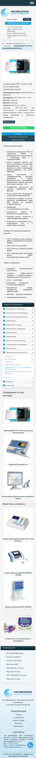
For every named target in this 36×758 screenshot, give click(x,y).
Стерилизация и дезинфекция (16, 344)
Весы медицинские (10, 359)
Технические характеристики (18, 137)
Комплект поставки (18, 140)
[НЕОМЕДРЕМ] (18, 12)
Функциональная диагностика (15, 43)
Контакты (18, 723)
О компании (18, 717)
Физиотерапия (11, 348)
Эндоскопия (10, 385)
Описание (18, 134)
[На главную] (3, 43)
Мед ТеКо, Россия (13, 671)
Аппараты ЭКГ (8, 356)
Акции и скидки (18, 720)
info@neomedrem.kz (19, 33)
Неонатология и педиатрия (15, 329)
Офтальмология (11, 333)
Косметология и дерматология (16, 317)
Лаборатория (10, 321)
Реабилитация (11, 336)
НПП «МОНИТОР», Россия (22, 97)
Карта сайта (18, 726)
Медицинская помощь (14, 325)
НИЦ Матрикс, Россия (15, 668)
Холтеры (7, 377)
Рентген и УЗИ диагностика (15, 340)
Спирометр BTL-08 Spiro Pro (13, 364)
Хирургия (9, 381)
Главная (18, 715)
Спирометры (7, 46)
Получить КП (9, 122)
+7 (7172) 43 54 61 (16, 27)
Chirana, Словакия (13, 657)
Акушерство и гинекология (15, 309)
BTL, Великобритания (14, 653)
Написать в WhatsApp (18, 128)
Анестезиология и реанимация (17, 313)
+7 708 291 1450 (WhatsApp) (14, 30)
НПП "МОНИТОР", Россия (16, 675)
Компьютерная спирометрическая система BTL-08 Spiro (18, 372)
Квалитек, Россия (13, 679)
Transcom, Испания (14, 660)
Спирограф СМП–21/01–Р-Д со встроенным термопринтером (18, 368)
